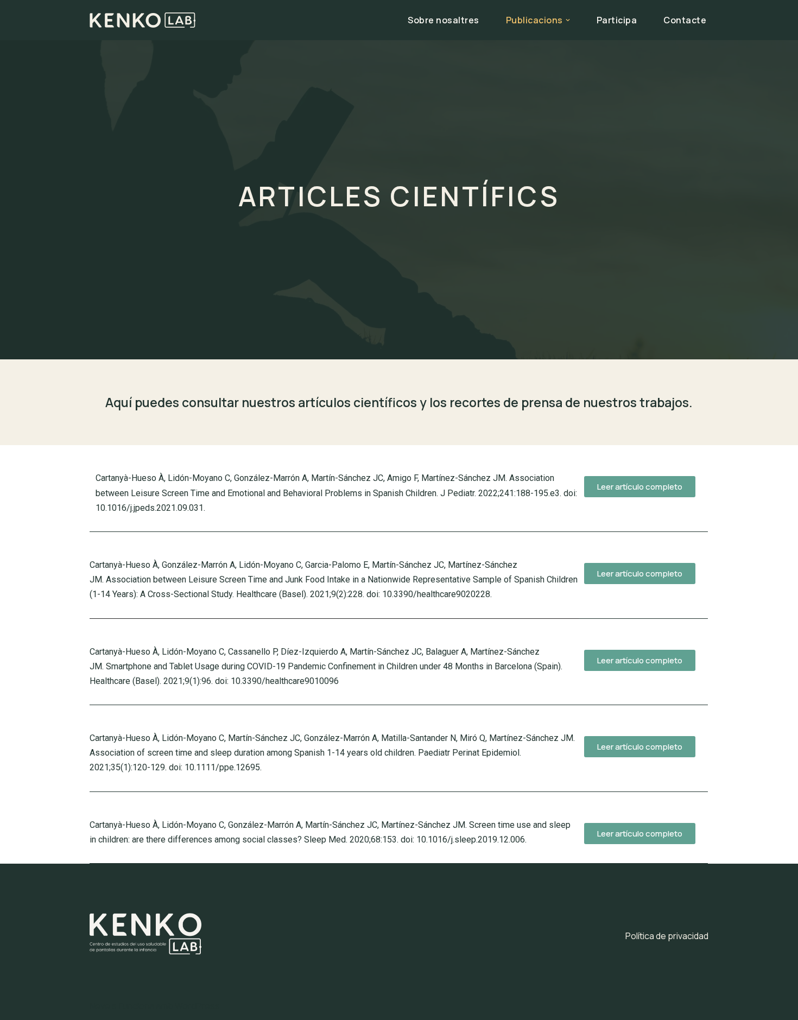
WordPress (197, 1006)
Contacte (684, 20)
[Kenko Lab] (142, 20)
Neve (100, 1006)
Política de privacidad (666, 936)
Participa (617, 20)
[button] (568, 20)
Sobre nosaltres (443, 20)
